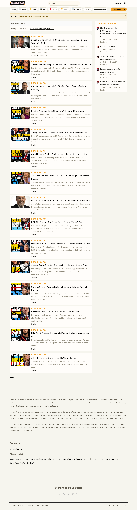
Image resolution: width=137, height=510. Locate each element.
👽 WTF (43, 9)
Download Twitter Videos (19, 459)
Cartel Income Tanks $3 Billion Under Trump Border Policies (59, 154)
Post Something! (118, 9)
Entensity (72, 459)
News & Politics (39, 83)
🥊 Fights (53, 9)
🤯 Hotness (76, 9)
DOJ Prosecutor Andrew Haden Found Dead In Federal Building (60, 200)
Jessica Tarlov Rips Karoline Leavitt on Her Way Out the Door (59, 265)
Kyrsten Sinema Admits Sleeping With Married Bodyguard (58, 111)
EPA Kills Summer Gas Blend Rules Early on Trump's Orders (58, 222)
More (87, 9)
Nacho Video (14, 463)
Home (13, 9)
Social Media (37, 37)
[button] (125, 3)
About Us (13, 449)
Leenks (52, 459)
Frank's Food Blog (111, 459)
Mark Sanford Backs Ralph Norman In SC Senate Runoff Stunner (60, 243)
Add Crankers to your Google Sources (32, 16)
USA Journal (44, 459)
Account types (100, 9)
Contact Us (21, 449)
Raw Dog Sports (62, 459)
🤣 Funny (33, 9)
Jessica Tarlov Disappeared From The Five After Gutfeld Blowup (61, 64)
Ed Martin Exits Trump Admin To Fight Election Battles (56, 311)
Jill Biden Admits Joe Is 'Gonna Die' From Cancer (53, 358)
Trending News (34, 459)
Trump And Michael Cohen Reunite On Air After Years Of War (59, 132)
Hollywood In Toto (83, 459)
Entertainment (38, 61)
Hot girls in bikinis (107, 46)
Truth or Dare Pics (97, 459)
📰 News (22, 9)
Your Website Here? (27, 463)
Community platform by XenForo (31, 505)
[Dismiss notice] (125, 16)
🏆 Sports (64, 9)
